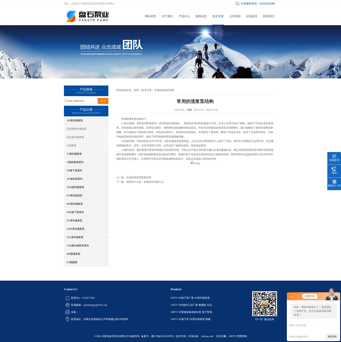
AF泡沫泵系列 (74, 179)
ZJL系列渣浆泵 (75, 237)
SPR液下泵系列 (75, 212)
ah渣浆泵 (71, 145)
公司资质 (235, 16)
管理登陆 (242, 336)
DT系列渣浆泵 (74, 220)
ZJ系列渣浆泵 (74, 154)
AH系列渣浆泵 (75, 120)
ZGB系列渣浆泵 (75, 187)
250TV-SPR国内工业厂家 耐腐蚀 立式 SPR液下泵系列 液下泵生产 (193, 305)
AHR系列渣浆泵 (76, 229)
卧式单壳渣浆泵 (75, 137)
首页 (136, 90)
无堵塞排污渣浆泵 (76, 129)
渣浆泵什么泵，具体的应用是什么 (145, 182)
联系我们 (268, 16)
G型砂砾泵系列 (75, 162)
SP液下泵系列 (74, 170)
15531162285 (267, 3)
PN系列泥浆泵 (74, 195)
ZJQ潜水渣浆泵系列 (78, 245)
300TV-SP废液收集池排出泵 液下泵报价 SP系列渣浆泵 (193, 312)
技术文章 (218, 16)
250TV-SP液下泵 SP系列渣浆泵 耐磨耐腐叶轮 (193, 319)
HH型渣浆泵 (73, 254)
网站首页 (150, 16)
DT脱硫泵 (72, 262)
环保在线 (193, 336)
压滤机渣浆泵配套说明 (138, 177)
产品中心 (184, 16)
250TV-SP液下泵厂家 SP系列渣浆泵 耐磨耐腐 (193, 298)
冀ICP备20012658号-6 (163, 336)
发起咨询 (332, 336)
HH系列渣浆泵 (75, 204)
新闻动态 (201, 16)
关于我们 (167, 16)
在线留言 (252, 16)
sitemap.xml (207, 336)
